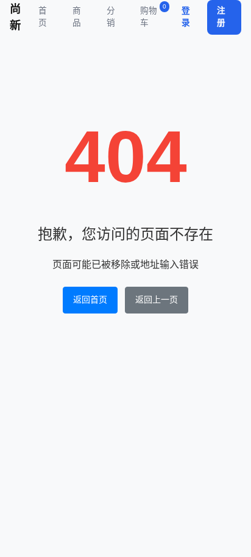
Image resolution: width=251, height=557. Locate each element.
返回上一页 (156, 299)
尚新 (15, 17)
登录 (186, 16)
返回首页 (90, 299)
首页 (42, 16)
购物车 (153, 15)
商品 (76, 16)
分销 (111, 16)
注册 (221, 16)
